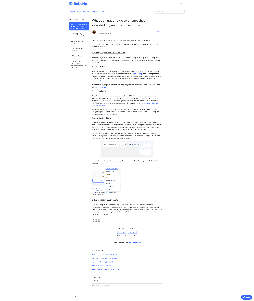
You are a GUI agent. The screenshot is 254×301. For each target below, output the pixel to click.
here (101, 81)
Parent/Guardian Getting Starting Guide (105, 269)
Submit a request (135, 242)
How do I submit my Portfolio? (77, 49)
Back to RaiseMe (75, 297)
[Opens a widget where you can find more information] (246, 297)
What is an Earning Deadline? (76, 42)
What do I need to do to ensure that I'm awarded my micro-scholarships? (78, 26)
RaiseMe (72, 11)
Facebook (93, 220)
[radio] (121, 232)
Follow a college (137, 74)
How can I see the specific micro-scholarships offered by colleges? (78, 64)
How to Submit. (101, 87)
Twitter (96, 220)
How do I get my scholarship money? (77, 35)
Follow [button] (158, 31)
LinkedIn (99, 220)
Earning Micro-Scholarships (100, 11)
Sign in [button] (180, 3)
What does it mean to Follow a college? (105, 258)
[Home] (78, 4)
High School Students (83, 11)
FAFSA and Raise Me (77, 56)
